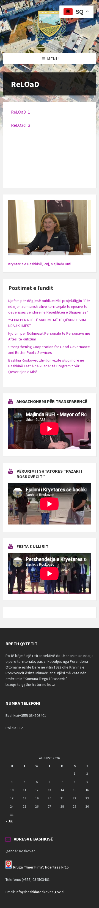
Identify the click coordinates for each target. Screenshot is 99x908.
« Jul (9, 821)
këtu (51, 684)
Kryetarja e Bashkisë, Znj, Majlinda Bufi (39, 263)
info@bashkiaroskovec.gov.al (40, 891)
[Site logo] (49, 42)
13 (49, 790)
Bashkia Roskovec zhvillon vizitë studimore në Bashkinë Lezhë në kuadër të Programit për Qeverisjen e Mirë (46, 366)
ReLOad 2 (20, 125)
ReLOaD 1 (20, 112)
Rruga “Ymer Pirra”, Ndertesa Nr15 (41, 867)
